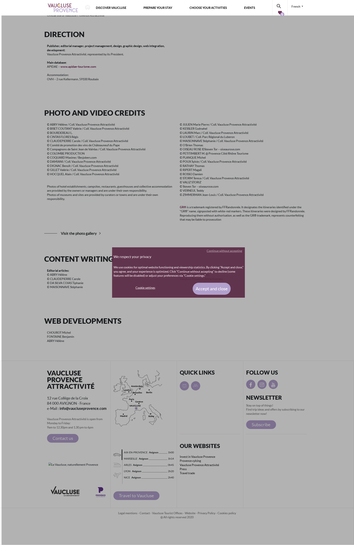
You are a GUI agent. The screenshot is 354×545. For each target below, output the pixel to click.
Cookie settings (145, 287)
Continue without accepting (224, 250)
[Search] (279, 5)
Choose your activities (208, 7)
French (296, 6)
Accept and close (212, 288)
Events (249, 7)
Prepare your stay (157, 7)
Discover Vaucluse (111, 7)
